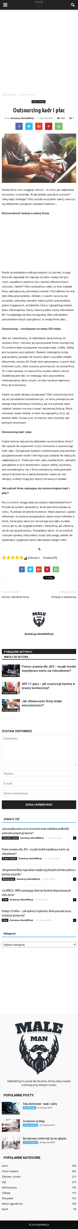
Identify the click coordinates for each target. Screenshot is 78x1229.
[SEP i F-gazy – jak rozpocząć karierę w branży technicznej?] (11, 688)
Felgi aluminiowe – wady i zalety (40, 1103)
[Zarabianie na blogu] (11, 1125)
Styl (4, 1182)
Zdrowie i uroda (10, 838)
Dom (5, 899)
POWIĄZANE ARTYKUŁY (18, 651)
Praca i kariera (38, 101)
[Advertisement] (39, 50)
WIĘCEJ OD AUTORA (16, 656)
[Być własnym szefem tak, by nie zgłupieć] (11, 1143)
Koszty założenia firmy (15, 597)
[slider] (13, 557)
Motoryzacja (8, 879)
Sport (5, 1209)
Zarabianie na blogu (34, 1121)
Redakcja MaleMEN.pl (22, 118)
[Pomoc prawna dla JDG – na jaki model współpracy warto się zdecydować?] (11, 670)
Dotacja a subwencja (64, 597)
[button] (73, 5)
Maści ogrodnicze (12, 1203)
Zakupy (6, 1193)
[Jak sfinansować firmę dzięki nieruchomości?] (11, 705)
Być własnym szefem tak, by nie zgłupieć (45, 1138)
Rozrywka (7, 1198)
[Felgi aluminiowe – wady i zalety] (11, 1108)
